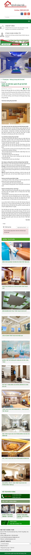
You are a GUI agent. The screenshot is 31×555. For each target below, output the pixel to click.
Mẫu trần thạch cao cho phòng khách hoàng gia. (15, 458)
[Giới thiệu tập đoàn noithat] (15, 63)
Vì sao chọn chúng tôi (13, 33)
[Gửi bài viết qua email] (24, 88)
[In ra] (26, 88)
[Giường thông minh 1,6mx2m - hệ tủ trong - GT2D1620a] (23, 508)
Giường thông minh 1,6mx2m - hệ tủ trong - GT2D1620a (23, 516)
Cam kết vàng (10, 26)
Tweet (4, 223)
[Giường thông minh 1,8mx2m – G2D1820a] (8, 508)
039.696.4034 (14, 535)
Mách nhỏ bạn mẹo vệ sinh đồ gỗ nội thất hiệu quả (15, 262)
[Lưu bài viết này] (28, 88)
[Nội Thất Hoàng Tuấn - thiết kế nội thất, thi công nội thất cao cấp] (15, 3)
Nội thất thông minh (9, 501)
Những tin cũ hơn (9, 239)
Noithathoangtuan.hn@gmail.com (11, 537)
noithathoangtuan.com (10, 539)
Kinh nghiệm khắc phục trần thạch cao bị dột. (14, 311)
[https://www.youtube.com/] (28, 14)
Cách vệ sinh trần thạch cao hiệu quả (12, 335)
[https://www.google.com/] (25, 14)
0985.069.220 (7, 535)
